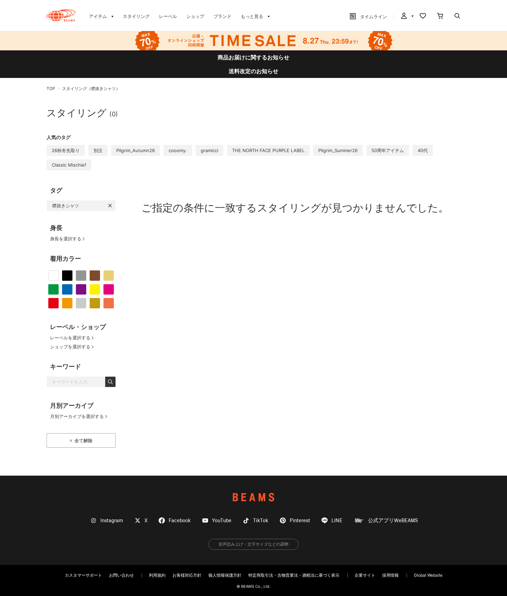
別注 (97, 150)
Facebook (180, 520)
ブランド (222, 16)
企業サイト (365, 575)
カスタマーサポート (83, 575)
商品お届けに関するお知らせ (253, 57)
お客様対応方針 (186, 575)
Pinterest (300, 520)
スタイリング (136, 16)
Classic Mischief (69, 165)
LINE (336, 520)
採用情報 (390, 575)
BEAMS (253, 497)
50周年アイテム (387, 150)
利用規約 (157, 575)
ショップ (195, 16)
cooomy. (178, 150)
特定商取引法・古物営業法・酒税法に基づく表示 (293, 575)
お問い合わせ (121, 575)
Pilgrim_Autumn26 (135, 150)
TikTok (260, 520)
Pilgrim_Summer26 (338, 150)
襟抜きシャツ (65, 205)
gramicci (209, 150)
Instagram (111, 520)
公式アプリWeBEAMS (393, 520)
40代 (423, 150)
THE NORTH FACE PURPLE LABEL (268, 150)
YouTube (221, 520)
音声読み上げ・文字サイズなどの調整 (253, 544)
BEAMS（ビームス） (61, 15)
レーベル (168, 16)
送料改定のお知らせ (253, 71)
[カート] (440, 16)
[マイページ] (407, 16)
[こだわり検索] (457, 16)
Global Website (428, 575)
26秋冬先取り (66, 150)
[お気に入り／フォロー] (423, 16)
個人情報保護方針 (224, 575)
